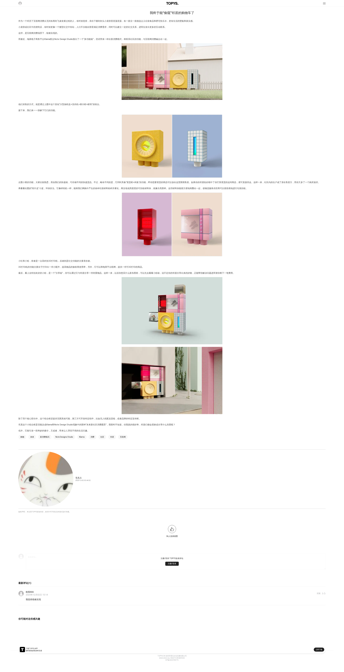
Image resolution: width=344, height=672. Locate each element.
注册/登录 (172, 564)
